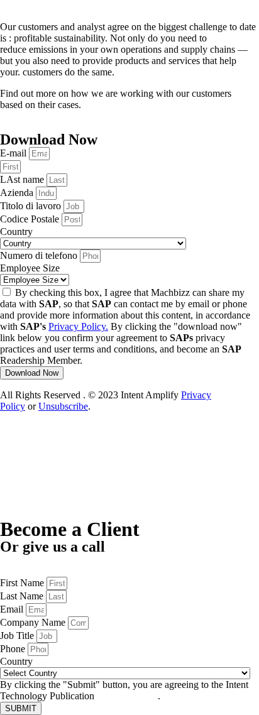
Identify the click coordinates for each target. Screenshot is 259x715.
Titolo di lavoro (31, 205)
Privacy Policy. (78, 326)
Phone (14, 648)
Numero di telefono (40, 255)
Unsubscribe (63, 406)
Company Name (34, 622)
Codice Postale (31, 219)
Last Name (23, 596)
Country (16, 231)
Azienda (18, 192)
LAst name (23, 179)
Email (13, 609)
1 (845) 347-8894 (35, 559)
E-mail (14, 153)
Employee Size (30, 268)
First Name (23, 582)
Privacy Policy (127, 695)
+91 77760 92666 (35, 570)
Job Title (18, 635)
